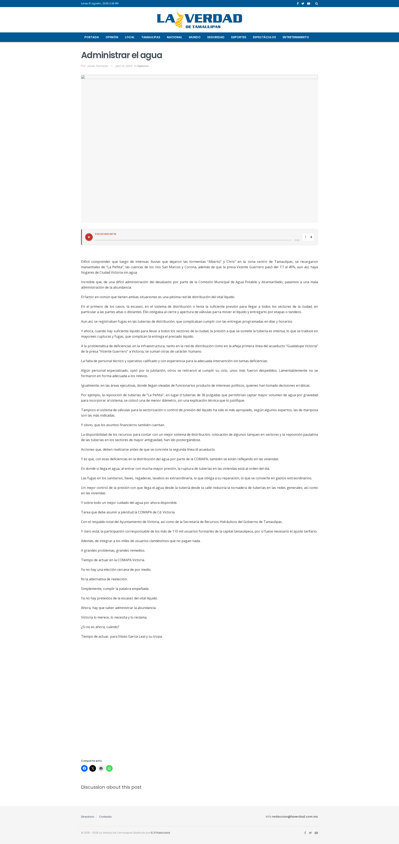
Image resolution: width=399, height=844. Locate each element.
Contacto (105, 817)
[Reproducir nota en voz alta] (89, 237)
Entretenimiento (296, 37)
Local (130, 37)
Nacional (174, 37)
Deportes (238, 37)
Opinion (143, 66)
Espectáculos (264, 37)
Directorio (87, 817)
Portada (91, 37)
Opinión (112, 37)
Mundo (195, 37)
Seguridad (215, 37)
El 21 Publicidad (160, 832)
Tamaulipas (150, 37)
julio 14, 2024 (124, 66)
